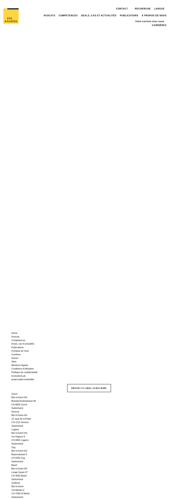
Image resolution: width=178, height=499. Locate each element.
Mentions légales (19, 365)
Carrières (159, 25)
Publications (129, 15)
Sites (13, 361)
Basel (14, 465)
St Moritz (15, 483)
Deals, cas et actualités (99, 15)
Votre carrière (146, 18)
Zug (13, 447)
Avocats (49, 15)
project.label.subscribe (89, 388)
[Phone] (172, 27)
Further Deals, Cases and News (89, 236)
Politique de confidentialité (24, 372)
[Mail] (172, 38)
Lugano (15, 429)
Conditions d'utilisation (22, 369)
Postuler (142, 3)
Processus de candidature (150, 6)
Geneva (15, 411)
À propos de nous (154, 15)
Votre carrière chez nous (149, 21)
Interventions (130, 4)
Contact (122, 9)
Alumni (14, 358)
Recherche (143, 9)
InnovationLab (18, 376)
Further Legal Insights (89, 316)
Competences (68, 15)
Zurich (14, 394)
